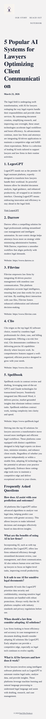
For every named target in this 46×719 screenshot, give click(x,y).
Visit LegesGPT (11, 210)
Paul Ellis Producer (25, 713)
